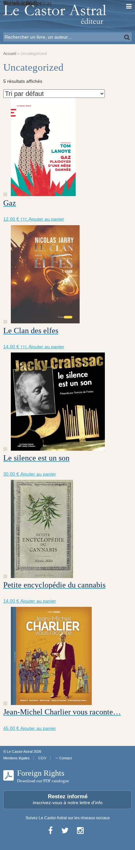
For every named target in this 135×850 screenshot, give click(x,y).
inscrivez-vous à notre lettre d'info (68, 799)
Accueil (9, 53)
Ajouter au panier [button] (46, 219)
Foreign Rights (43, 776)
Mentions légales (16, 758)
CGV (42, 758)
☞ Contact (63, 758)
